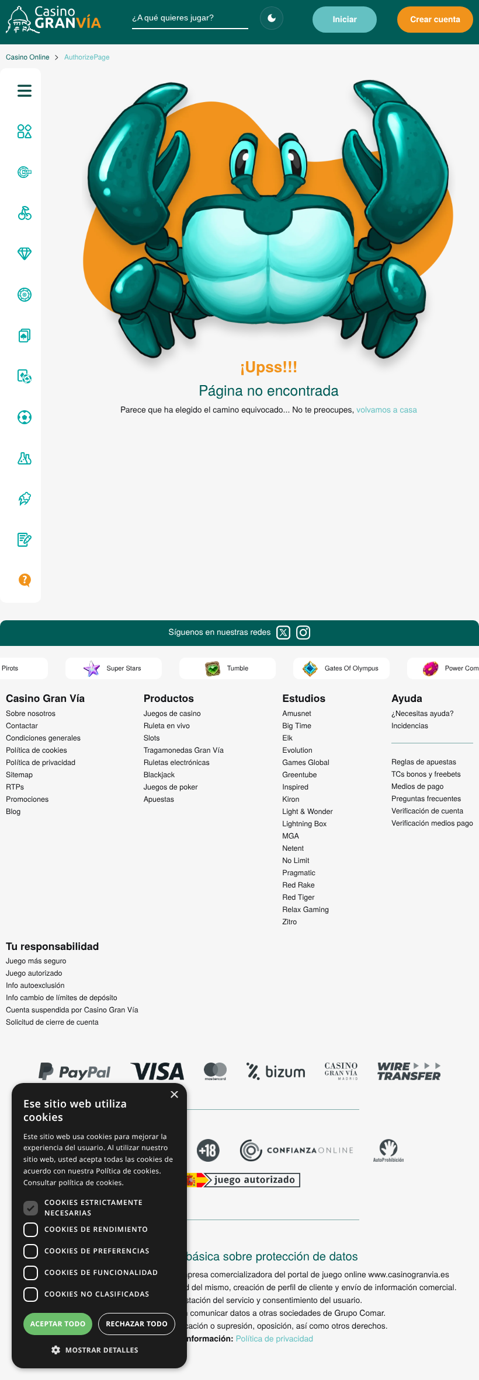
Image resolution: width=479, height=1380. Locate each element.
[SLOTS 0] (22, 213)
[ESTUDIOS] (22, 458)
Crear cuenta (435, 19)
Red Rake (298, 884)
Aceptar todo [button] (58, 1324)
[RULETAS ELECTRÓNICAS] (22, 294)
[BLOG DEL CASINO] (22, 539)
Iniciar (345, 19)
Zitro (289, 921)
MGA (290, 835)
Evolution (297, 750)
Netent (293, 848)
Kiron (290, 799)
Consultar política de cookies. (73, 1182)
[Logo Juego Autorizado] (239, 1181)
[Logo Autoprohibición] (388, 1152)
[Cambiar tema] (271, 18)
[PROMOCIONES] (22, 499)
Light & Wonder (307, 811)
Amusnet (296, 713)
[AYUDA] (22, 580)
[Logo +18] (208, 1152)
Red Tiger (298, 897)
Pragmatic (298, 872)
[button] (99, 1350)
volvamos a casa (386, 409)
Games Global (305, 762)
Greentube (299, 774)
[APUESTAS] (22, 417)
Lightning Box (304, 823)
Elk (287, 737)
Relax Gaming (305, 909)
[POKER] (22, 376)
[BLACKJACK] (22, 335)
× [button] (173, 1095)
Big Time (296, 725)
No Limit (295, 860)
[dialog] (99, 1225)
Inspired (295, 786)
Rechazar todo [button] (137, 1324)
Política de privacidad (274, 1338)
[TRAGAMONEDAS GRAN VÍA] (22, 253)
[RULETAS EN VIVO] (22, 172)
